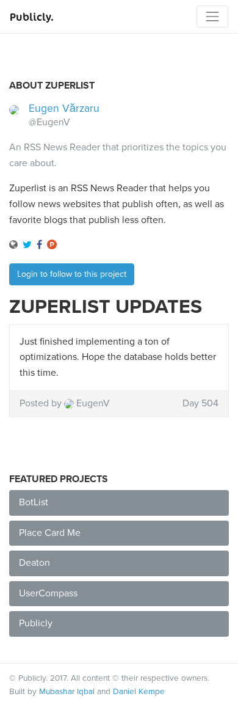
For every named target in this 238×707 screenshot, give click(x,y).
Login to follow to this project (71, 274)
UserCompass (48, 593)
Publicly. (32, 16)
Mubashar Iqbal (67, 692)
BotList (33, 502)
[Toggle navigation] (212, 16)
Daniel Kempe (139, 692)
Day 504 (200, 403)
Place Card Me (50, 533)
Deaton (34, 563)
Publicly (35, 623)
